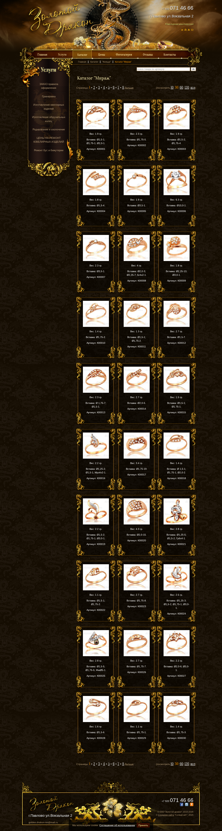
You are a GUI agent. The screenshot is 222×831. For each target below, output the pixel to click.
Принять (143, 825)
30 (176, 87)
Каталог (82, 55)
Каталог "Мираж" (123, 62)
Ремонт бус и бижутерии (48, 150)
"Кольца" (106, 62)
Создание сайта (166, 815)
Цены (101, 54)
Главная (42, 54)
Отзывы (148, 54)
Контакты (170, 54)
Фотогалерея (124, 54)
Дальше (129, 87)
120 (187, 87)
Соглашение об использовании (117, 825)
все (192, 87)
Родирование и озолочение (49, 129)
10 (172, 87)
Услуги (62, 54)
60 (181, 87)
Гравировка (49, 96)
